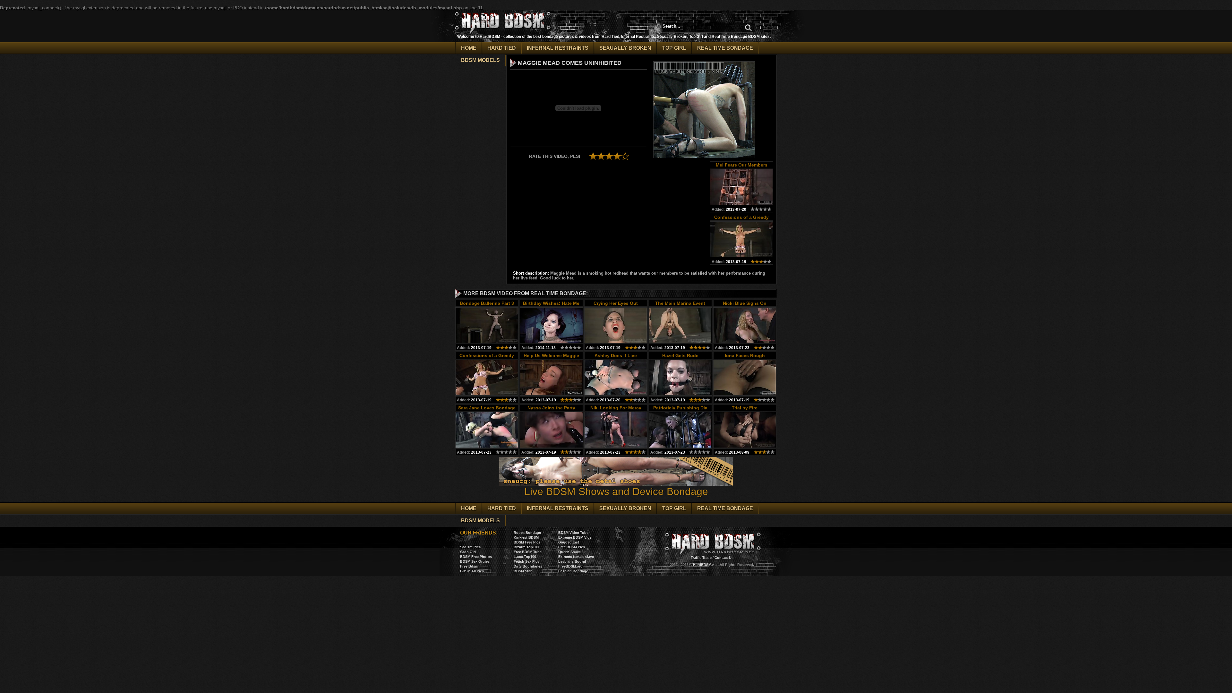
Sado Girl (468, 552)
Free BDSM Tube (528, 552)
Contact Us (723, 558)
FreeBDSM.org (570, 566)
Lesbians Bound (572, 561)
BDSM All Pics (472, 571)
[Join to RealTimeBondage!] (704, 156)
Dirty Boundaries (528, 566)
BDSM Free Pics (527, 542)
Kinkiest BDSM (526, 537)
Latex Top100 (525, 557)
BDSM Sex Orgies (475, 561)
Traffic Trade (701, 558)
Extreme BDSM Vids (575, 537)
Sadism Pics (470, 547)
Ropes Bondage (527, 533)
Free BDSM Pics (571, 547)
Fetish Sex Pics (526, 561)
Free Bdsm (469, 566)
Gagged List (568, 542)
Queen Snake (569, 552)
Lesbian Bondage (573, 571)
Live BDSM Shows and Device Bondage (616, 491)
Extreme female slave (576, 557)
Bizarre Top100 (526, 547)
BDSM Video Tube (573, 533)
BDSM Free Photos (476, 557)
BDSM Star (523, 571)
